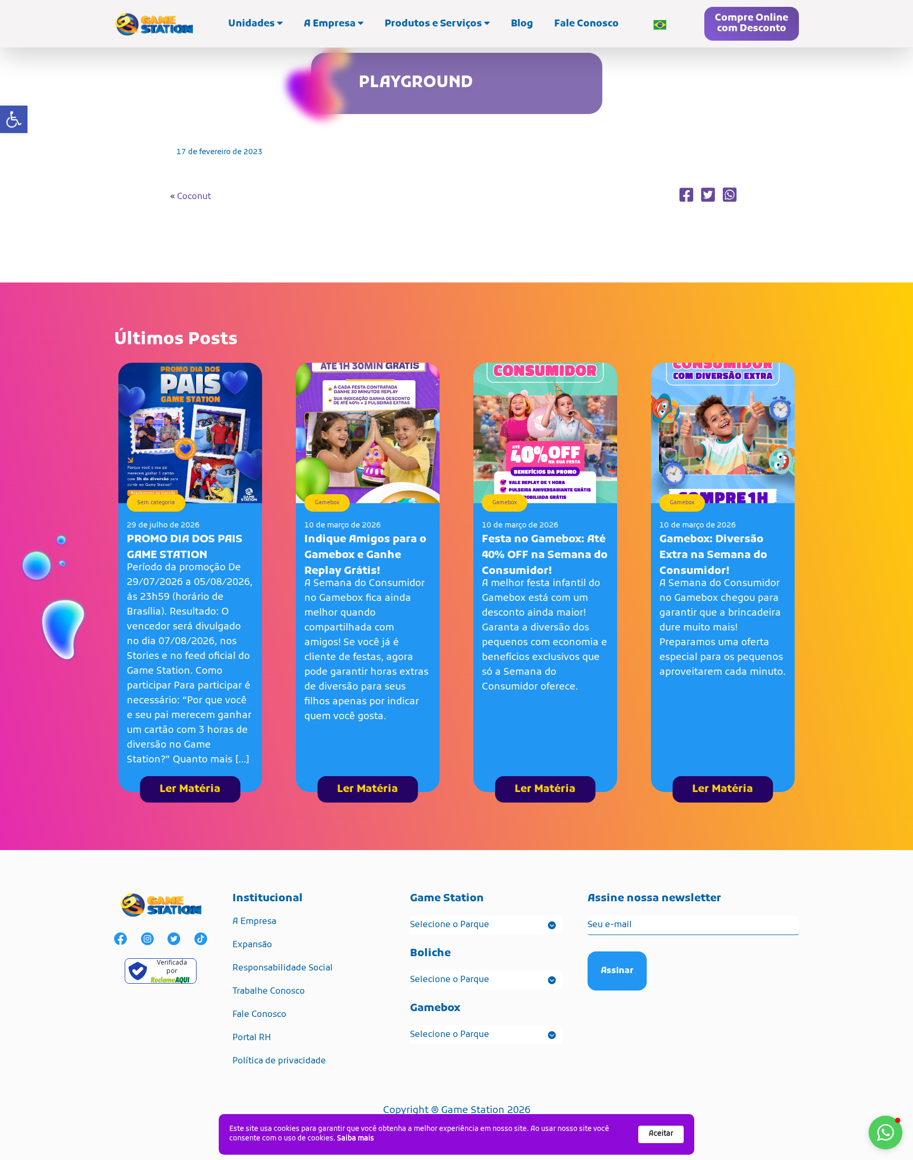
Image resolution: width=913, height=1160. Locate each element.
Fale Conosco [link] (586, 24)
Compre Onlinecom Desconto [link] (751, 23)
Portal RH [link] (251, 1038)
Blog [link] (522, 24)
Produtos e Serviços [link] (434, 24)
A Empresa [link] (331, 24)
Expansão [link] (252, 945)
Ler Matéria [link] (190, 789)
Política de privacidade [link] (279, 1061)
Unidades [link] (252, 24)
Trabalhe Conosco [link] (268, 991)
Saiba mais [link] (355, 1138)
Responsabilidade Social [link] (282, 968)
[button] (885, 1132)
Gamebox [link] (327, 502)
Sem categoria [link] (156, 502)
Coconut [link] (194, 197)
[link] (13, 119)
